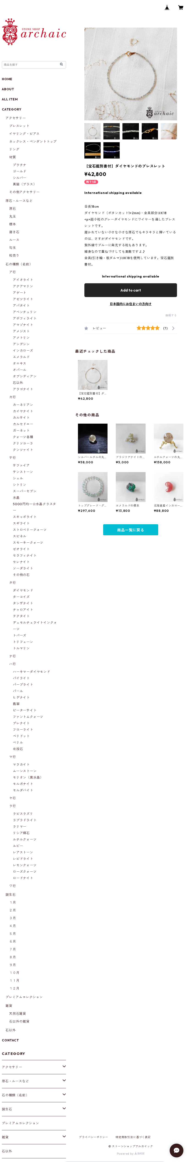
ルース (14, 240)
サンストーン (23, 472)
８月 (12, 957)
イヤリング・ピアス (24, 134)
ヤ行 (12, 798)
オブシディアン (25, 376)
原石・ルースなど (19, 201)
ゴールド (19, 171)
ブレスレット (19, 126)
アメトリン (21, 338)
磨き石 (14, 232)
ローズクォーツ (25, 872)
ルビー (18, 846)
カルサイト (21, 418)
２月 (12, 910)
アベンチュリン (25, 312)
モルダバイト (23, 790)
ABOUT (8, 89)
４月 (12, 926)
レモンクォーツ (25, 865)
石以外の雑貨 (19, 1021)
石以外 (18, 383)
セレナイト (21, 562)
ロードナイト (23, 878)
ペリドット (21, 736)
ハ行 (12, 664)
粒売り (14, 255)
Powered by (126, 1153)
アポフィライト (25, 318)
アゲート (19, 293)
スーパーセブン (25, 491)
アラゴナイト (23, 389)
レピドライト (23, 859)
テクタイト (21, 616)
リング (14, 149)
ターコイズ (21, 597)
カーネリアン (23, 405)
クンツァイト (23, 450)
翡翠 (16, 704)
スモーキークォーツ (28, 543)
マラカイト (21, 764)
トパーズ (19, 635)
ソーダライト (23, 568)
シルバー (19, 178)
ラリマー (19, 827)
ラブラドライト (25, 820)
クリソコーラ (23, 443)
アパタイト (21, 305)
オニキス (19, 363)
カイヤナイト (23, 411)
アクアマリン (23, 286)
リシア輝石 (21, 833)
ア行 (12, 272)
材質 (12, 157)
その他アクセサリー (24, 192)
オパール (19, 370)
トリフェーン (23, 642)
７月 (12, 949)
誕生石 (11, 895)
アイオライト (23, 280)
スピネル (19, 536)
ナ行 (12, 656)
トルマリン (21, 648)
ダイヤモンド (23, 590)
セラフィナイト (25, 555)
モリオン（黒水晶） (28, 777)
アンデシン (21, 344)
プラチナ (19, 165)
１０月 (14, 973)
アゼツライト (23, 299)
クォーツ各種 (23, 437)
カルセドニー (23, 424)
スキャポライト (25, 517)
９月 (12, 965)
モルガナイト (23, 784)
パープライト (23, 685)
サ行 (12, 458)
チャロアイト (23, 610)
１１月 (14, 980)
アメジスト (21, 331)
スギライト (21, 523)
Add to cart (130, 290)
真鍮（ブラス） (25, 184)
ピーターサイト (25, 710)
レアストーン (23, 852)
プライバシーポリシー (93, 1137)
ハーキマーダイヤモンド (31, 672)
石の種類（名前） (19, 264)
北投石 (18, 749)
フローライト (23, 730)
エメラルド (21, 357)
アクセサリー (16, 118)
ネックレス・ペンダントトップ (33, 141)
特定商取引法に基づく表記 (133, 1137)
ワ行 (12, 886)
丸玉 (12, 216)
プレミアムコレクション (24, 997)
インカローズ (23, 351)
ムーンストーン (25, 771)
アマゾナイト (23, 325)
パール (18, 691)
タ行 (12, 583)
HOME (7, 79)
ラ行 (12, 806)
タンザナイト (23, 603)
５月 (12, 934)
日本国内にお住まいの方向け (131, 304)
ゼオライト (21, 549)
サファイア (21, 465)
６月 (12, 941)
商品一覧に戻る (130, 530)
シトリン (19, 485)
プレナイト (21, 723)
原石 (12, 209)
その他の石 (21, 575)
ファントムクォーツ (28, 717)
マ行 (12, 757)
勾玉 (12, 248)
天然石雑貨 (17, 1014)
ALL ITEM (10, 99)
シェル (18, 478)
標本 (12, 224)
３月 (12, 918)
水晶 (16, 498)
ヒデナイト (21, 697)
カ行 (12, 397)
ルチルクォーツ (25, 839)
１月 (12, 902)
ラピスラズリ (23, 814)
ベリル (18, 742)
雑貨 (9, 1006)
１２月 (14, 988)
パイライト (21, 678)
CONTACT (10, 1040)
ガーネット (21, 430)
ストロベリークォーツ (30, 530)
